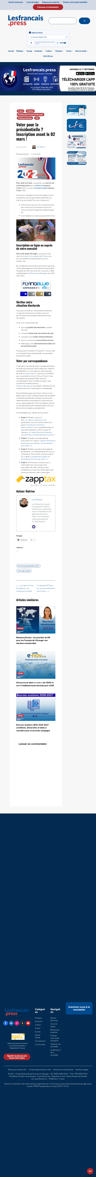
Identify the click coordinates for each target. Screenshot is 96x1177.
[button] (90, 1171)
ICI (44, 351)
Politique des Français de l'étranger (30, 114)
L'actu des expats (24, 571)
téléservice (39, 185)
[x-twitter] (22, 1023)
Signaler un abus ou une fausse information (17, 1057)
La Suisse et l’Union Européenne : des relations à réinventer (25, 588)
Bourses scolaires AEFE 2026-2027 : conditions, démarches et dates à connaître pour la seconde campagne (33, 728)
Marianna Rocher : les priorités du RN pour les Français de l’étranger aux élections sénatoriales (33, 640)
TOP (37, 118)
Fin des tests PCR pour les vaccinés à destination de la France (46, 588)
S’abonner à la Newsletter (48, 7)
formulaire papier (40, 188)
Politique (30, 111)
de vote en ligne (29, 373)
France (20, 111)
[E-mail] (33, 526)
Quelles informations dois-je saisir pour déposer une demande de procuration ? (38, 443)
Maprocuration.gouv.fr (24, 386)
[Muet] (57, 43)
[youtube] (28, 1023)
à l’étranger (42, 273)
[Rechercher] (84, 21)
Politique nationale (25, 118)
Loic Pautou (40, 147)
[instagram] (17, 1023)
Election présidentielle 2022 (28, 566)
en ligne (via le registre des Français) (35, 256)
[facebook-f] (5, 1023)
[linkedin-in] (11, 1023)
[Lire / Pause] (31, 43)
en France (32, 273)
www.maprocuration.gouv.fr (34, 420)
